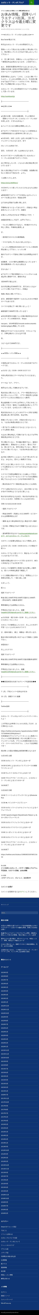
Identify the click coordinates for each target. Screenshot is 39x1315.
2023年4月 (4, 991)
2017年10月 (5, 1102)
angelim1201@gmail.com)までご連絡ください (18, 612)
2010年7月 (4, 1206)
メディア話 (4, 1252)
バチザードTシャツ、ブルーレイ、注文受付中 (16, 877)
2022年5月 (4, 1032)
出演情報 (4, 1260)
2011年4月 (4, 1183)
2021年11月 (5, 1054)
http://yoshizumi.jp (8, 96)
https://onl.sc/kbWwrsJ (9, 183)
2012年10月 (5, 1150)
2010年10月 (5, 1198)
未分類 (3, 1271)
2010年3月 (4, 1209)
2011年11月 (5, 1169)
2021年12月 (5, 1050)
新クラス (4, 1264)
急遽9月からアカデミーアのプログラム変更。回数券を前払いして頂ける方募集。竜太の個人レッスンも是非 (19, 934)
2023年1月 (4, 1002)
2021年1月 (4, 1091)
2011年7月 (4, 1176)
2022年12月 (5, 1006)
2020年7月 (4, 1095)
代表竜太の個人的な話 (8, 1256)
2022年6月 (4, 1028)
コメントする (25, 29)
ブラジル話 (4, 1249)
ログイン (22, 892)
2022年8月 (4, 1020)
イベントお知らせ (6, 10)
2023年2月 (4, 998)
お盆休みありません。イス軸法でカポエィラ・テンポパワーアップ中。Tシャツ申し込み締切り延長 (19, 950)
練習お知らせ (26, 10)
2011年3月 (4, 1187)
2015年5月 (4, 1124)
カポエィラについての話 (9, 1238)
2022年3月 (4, 1039)
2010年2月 (4, 1213)
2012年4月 (4, 1154)
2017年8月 (4, 1109)
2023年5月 (4, 987)
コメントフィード (7, 1299)
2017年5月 (4, 1117)
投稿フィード (5, 1296)
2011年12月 (5, 1165)
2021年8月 (4, 1065)
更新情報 (4, 1267)
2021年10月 (5, 1057)
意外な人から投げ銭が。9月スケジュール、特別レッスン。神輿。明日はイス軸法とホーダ (19, 939)
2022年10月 (5, 1013)
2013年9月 (4, 1146)
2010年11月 (5, 1195)
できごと (4, 1230)
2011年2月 (4, 1191)
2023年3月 (4, 995)
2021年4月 (4, 1080)
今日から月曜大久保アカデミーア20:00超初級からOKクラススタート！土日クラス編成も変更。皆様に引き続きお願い (19, 927)
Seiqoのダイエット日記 (8, 1227)
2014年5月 (4, 1135)
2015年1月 (4, 1132)
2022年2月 (4, 1043)
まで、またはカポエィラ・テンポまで (15, 536)
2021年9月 (4, 1061)
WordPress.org (6, 1303)
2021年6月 (4, 1072)
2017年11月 (5, 1098)
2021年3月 (4, 1083)
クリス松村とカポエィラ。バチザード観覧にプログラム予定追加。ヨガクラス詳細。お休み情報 (19, 868)
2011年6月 (4, 1180)
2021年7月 (4, 1069)
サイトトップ (5, 904)
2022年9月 (4, 1017)
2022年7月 (4, 1024)
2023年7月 (4, 980)
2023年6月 (4, 983)
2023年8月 (4, 976)
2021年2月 (4, 1087)
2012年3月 (4, 1157)
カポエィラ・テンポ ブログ (12, 2)
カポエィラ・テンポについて (10, 1241)
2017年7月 (4, 1113)
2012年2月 (4, 1161)
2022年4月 (4, 1035)
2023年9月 (4, 972)
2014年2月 (4, 1139)
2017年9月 (4, 1106)
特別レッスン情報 (17, 10)
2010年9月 (4, 1202)
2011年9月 (4, 1172)
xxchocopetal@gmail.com (28, 533)
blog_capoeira (16, 29)
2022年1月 (4, 1046)
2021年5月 (4, 1076)
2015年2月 (4, 1128)
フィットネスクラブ (7, 1245)
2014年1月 (4, 1143)
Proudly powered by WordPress (9, 1312)
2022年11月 (5, 1009)
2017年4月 (4, 1120)
